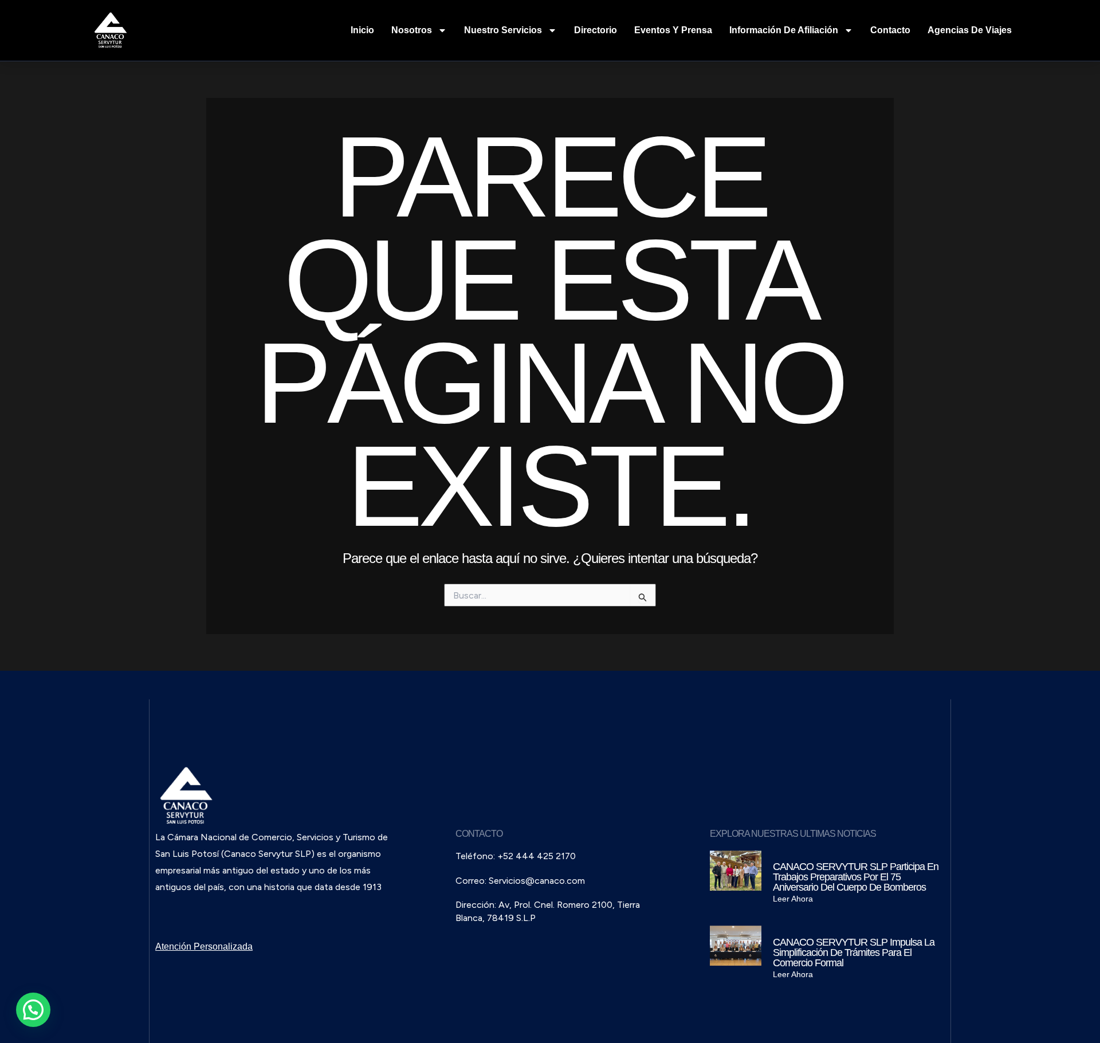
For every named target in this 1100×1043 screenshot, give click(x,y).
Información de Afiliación (783, 30)
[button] (33, 1010)
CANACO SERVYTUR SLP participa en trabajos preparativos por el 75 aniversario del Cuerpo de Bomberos (855, 877)
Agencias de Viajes (970, 30)
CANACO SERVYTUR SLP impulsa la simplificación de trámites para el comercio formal (853, 952)
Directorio (595, 30)
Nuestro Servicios (503, 30)
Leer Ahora (793, 898)
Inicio (362, 30)
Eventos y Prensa (673, 30)
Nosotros (411, 30)
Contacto (890, 30)
